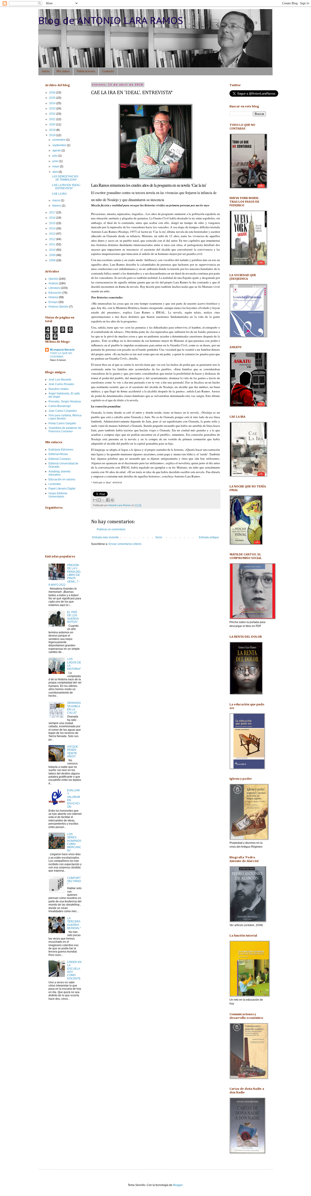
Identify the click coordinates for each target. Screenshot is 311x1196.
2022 (52, 113)
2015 (52, 223)
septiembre (59, 145)
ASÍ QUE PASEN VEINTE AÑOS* (72, 751)
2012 (52, 239)
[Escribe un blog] (99, 500)
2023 (52, 108)
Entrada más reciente (105, 537)
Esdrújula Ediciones (60, 449)
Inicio (46, 71)
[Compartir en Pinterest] (112, 500)
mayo (56, 166)
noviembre (59, 139)
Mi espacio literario (62, 349)
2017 (52, 212)
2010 (52, 249)
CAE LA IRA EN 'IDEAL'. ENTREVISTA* (66, 187)
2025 (52, 97)
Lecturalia (54, 484)
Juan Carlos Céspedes (62, 410)
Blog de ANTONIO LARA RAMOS (110, 20)
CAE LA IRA (59, 193)
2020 (52, 124)
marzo (56, 200)
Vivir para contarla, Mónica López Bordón (65, 417)
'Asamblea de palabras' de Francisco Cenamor (64, 429)
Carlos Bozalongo (59, 406)
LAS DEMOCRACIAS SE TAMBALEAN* (65, 178)
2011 (52, 244)
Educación (55, 292)
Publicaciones (85, 71)
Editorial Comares (59, 459)
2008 (52, 260)
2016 (52, 217)
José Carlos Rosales (61, 384)
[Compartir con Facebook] (108, 500)
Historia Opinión (58, 306)
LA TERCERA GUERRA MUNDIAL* (74, 923)
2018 (52, 135)
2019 (52, 130)
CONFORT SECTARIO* (74, 881)
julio (55, 155)
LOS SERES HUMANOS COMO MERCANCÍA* (74, 842)
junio (55, 161)
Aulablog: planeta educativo (59, 473)
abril (55, 171)
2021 (52, 119)
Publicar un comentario (111, 529)
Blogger (178, 1185)
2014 (52, 228)
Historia (53, 297)
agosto (56, 150)
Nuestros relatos (58, 389)
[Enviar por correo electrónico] (95, 500)
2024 (52, 103)
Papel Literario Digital (61, 488)
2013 (52, 233)
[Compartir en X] (103, 500)
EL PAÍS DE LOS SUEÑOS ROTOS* (73, 617)
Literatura (54, 288)
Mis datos (63, 71)
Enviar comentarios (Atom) (125, 544)
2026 (52, 92)
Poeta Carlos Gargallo (62, 423)
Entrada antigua (209, 537)
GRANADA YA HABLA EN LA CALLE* (74, 707)
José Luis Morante (59, 379)
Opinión (53, 278)
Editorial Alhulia (58, 454)
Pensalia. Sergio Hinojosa (64, 401)
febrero (57, 205)
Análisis (53, 283)
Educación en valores (61, 479)
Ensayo (53, 302)
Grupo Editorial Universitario (57, 495)
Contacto (108, 71)
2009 (52, 255)
